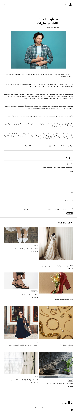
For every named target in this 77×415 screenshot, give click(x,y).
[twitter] (66, 158)
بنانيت (68, 5)
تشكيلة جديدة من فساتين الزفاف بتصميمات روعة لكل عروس (57, 266)
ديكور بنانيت (70, 380)
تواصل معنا (35, 407)
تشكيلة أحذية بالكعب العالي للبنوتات (64, 299)
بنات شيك (70, 262)
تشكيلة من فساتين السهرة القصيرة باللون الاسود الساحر (23, 345)
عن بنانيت (42, 407)
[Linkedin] (69, 158)
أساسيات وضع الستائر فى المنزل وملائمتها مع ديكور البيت (23, 380)
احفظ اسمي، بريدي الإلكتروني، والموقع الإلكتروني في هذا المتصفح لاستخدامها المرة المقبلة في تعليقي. (48, 209)
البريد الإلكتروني (69, 200)
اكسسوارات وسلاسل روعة (66, 345)
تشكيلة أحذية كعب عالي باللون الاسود (28, 295)
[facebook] (72, 158)
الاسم (71, 192)
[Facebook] (72, 410)
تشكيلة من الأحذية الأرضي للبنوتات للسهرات (26, 249)
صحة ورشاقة (56, 14)
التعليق (71, 171)
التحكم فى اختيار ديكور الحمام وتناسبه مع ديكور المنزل (59, 383)
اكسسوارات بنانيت (69, 296)
